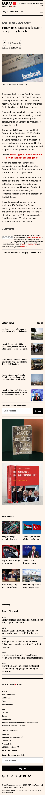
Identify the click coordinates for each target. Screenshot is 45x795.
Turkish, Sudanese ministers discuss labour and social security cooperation (31, 538)
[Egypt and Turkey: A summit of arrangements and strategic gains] (11, 551)
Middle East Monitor (35, 237)
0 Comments (15, 43)
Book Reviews (7, 704)
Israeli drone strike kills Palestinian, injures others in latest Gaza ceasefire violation (14, 346)
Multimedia (6, 719)
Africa (4, 691)
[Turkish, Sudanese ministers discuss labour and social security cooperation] (31, 527)
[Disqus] (22, 286)
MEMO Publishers (9, 747)
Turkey (27, 23)
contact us (23, 247)
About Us (5, 734)
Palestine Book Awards (11, 737)
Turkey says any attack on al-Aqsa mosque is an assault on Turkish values (11, 586)
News (20, 23)
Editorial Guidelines (10, 731)
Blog (3, 709)
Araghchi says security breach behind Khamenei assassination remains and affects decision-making (10, 538)
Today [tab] (4, 611)
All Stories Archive (9, 750)
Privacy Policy (7, 744)
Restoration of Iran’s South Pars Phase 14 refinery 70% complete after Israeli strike (14, 377)
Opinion (5, 713)
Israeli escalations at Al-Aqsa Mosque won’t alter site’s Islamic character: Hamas (22, 656)
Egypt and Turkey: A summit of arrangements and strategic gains (11, 562)
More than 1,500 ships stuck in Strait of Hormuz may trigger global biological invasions (20, 669)
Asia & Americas (8, 695)
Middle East (6, 698)
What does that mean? (29, 245)
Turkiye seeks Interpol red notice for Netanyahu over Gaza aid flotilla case (20, 632)
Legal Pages (7, 787)
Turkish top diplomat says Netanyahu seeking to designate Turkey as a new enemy (31, 562)
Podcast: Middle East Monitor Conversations (20, 723)
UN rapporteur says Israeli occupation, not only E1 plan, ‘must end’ (22, 621)
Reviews (5, 716)
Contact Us (6, 741)
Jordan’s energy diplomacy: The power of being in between (15, 330)
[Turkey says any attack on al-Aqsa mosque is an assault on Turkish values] (11, 575)
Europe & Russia (9, 23)
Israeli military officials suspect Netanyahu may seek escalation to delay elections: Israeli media (15, 392)
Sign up (38, 411)
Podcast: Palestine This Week (14, 726)
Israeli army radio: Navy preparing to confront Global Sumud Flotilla (31, 586)
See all (39, 323)
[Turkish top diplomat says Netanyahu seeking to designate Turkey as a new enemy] (31, 551)
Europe (5, 701)
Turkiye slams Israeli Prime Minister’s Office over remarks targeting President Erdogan (21, 644)
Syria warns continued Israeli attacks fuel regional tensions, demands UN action (14, 361)
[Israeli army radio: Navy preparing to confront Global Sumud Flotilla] (31, 575)
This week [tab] (13, 611)
